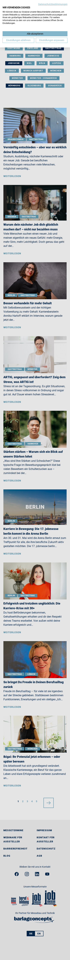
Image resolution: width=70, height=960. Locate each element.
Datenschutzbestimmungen (52, 4)
